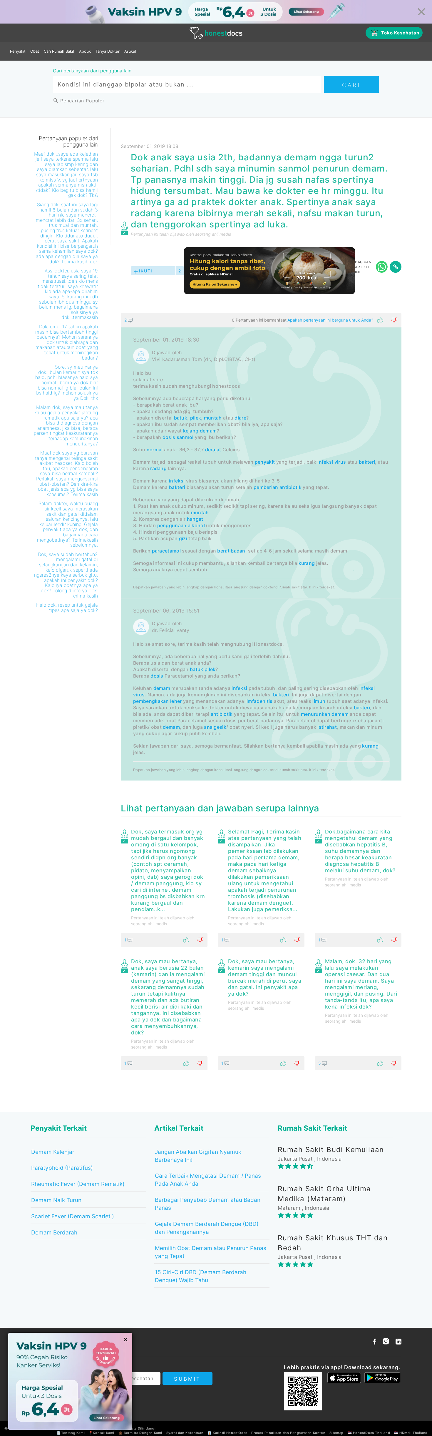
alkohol (196, 525)
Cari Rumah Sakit (59, 51)
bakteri (367, 462)
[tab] (261, 547)
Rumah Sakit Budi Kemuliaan (331, 1149)
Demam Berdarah (54, 1232)
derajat (213, 449)
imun (319, 701)
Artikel (130, 51)
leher (176, 701)
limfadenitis (259, 701)
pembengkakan (151, 701)
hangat (195, 519)
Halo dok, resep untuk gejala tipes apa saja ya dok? (67, 607)
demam (208, 431)
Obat (34, 51)
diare (240, 418)
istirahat (327, 727)
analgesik (215, 727)
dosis (169, 437)
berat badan (231, 551)
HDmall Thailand (413, 1433)
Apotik (85, 51)
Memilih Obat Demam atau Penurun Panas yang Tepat (210, 1252)
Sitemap (336, 1433)
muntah (213, 418)
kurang (307, 563)
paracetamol (166, 551)
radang (158, 468)
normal (155, 449)
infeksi (177, 481)
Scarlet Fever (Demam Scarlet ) (72, 1216)
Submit (187, 1379)
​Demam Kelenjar (52, 1152)
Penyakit (18, 51)
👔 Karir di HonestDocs (227, 1433)
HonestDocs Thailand (371, 1433)
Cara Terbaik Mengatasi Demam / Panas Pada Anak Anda (208, 1179)
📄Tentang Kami (71, 1433)
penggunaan (172, 525)
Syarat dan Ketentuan (185, 1433)
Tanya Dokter (108, 51)
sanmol (185, 437)
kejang (191, 431)
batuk (180, 418)
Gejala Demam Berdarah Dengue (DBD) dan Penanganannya (207, 1228)
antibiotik (290, 487)
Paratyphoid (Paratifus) (62, 1167)
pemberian (266, 487)
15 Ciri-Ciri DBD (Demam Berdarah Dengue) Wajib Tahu (200, 1276)
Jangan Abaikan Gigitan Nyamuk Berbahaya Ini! (198, 1156)
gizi (183, 538)
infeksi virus (331, 462)
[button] (261, 320)
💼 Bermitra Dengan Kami (140, 1433)
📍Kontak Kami (101, 1433)
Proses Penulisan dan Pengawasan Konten (288, 1433)
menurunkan (315, 714)
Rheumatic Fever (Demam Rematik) (78, 1184)
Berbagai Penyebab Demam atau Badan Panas (207, 1204)
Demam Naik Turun (56, 1200)
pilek (195, 418)
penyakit (265, 462)
